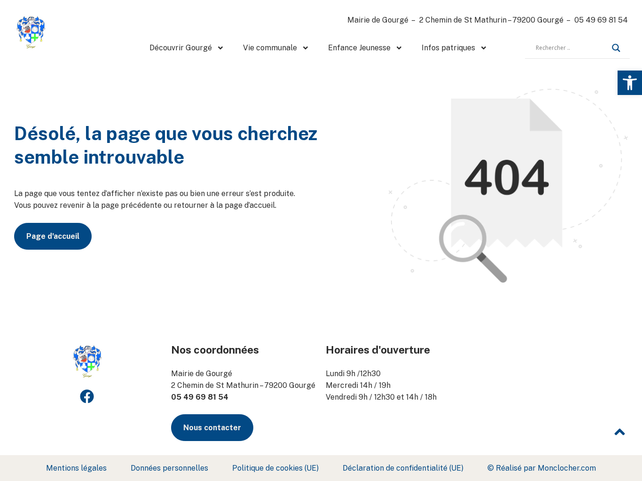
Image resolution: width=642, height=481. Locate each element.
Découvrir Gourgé (180, 47)
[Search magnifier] (616, 48)
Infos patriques (448, 47)
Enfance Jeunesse (359, 47)
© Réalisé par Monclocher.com (541, 468)
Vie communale (270, 47)
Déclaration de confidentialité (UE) (403, 468)
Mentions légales (76, 468)
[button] (630, 83)
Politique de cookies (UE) (275, 468)
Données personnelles (169, 468)
